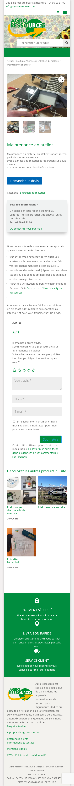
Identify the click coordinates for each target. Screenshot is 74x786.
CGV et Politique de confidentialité (26, 755)
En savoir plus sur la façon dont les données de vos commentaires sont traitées (35, 452)
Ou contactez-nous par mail (26, 228)
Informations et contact (20, 742)
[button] (61, 79)
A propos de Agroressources (23, 732)
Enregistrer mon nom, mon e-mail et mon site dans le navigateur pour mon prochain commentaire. (35, 425)
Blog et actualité (16, 726)
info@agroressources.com (20, 6)
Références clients (17, 738)
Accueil (10, 60)
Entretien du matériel (48, 60)
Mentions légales (17, 748)
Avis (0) (16, 322)
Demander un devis (24, 181)
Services (31, 60)
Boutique (20, 60)
